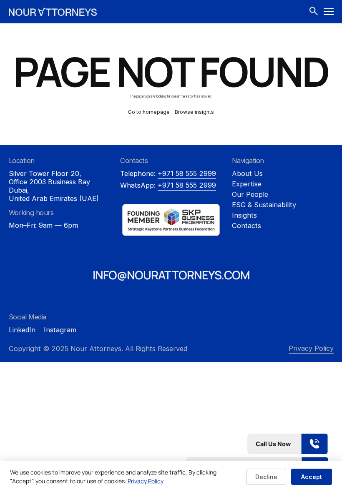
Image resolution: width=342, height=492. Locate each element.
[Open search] (313, 12)
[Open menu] (329, 12)
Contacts (246, 225)
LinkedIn (22, 330)
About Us (247, 173)
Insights (244, 215)
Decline (266, 476)
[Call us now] (257, 444)
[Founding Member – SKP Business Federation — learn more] (171, 220)
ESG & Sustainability (264, 205)
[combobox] (314, 12)
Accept (311, 476)
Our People (250, 194)
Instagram (60, 330)
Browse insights (194, 112)
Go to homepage (149, 112)
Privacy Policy (311, 348)
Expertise (247, 184)
